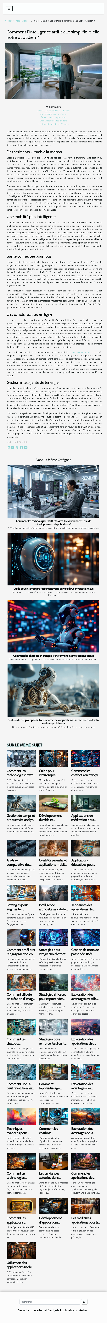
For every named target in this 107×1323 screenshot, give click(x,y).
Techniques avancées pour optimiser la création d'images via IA (21, 1135)
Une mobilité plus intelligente (53, 114)
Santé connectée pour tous (53, 117)
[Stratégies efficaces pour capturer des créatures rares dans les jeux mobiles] (53, 982)
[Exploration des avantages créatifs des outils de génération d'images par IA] (85, 982)
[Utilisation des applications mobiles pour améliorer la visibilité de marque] (21, 1250)
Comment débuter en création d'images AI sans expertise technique (21, 1000)
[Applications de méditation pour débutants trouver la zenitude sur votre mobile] (85, 803)
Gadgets (53, 1310)
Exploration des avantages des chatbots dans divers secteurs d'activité (85, 1090)
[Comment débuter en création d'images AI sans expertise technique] (21, 982)
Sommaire (55, 107)
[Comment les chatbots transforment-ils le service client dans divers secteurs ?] (53, 1116)
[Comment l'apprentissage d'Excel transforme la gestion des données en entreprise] (53, 1071)
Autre (83, 1310)
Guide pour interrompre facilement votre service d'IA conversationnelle (53, 588)
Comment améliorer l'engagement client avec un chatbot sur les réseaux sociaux (21, 956)
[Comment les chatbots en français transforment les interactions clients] (53, 626)
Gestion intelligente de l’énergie (53, 124)
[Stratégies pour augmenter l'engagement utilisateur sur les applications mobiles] (21, 892)
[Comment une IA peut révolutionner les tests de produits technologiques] (21, 1071)
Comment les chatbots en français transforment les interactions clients (53, 655)
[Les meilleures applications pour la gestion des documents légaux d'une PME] (85, 1205)
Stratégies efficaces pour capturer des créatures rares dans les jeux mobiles (53, 1000)
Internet (41, 1310)
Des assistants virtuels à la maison (53, 110)
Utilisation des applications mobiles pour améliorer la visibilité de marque (21, 1269)
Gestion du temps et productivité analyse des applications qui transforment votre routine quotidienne (53, 721)
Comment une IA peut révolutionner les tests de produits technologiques (20, 1090)
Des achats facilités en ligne (53, 120)
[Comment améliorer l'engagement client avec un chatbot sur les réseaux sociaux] (21, 937)
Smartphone (27, 1310)
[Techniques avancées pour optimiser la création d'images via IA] (21, 1116)
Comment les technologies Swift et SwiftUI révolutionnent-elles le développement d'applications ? (53, 522)
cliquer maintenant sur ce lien (83, 352)
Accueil (8, 20)
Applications (21, 20)
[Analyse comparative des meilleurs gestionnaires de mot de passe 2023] (21, 847)
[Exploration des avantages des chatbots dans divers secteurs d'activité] (85, 1071)
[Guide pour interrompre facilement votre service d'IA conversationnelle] (53, 559)
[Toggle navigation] (9, 8)
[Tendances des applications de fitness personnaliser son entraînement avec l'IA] (85, 892)
